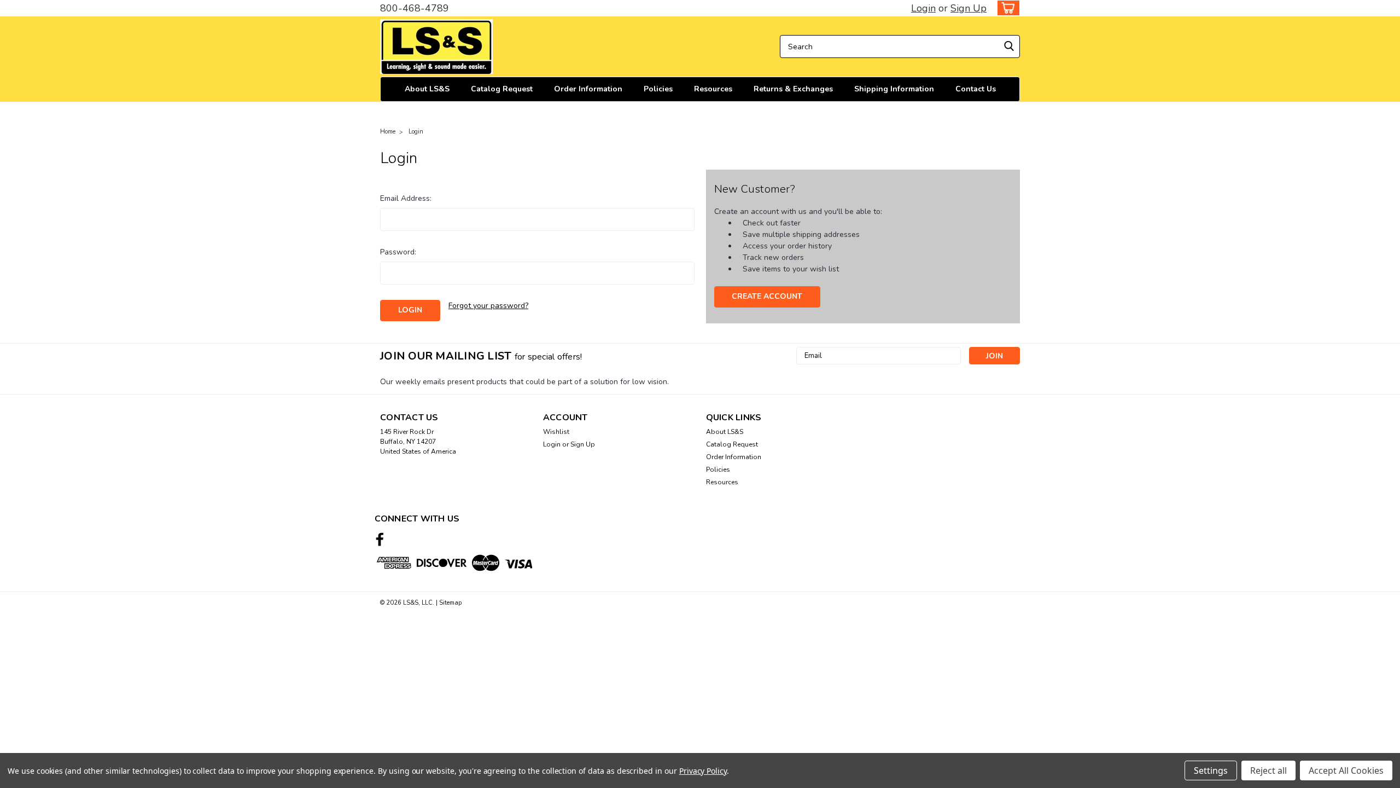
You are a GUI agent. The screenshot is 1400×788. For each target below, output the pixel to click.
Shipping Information (894, 89)
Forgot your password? (488, 305)
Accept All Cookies (1346, 770)
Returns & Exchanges (793, 89)
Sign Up (968, 8)
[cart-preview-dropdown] (1006, 8)
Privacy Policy (703, 771)
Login (923, 8)
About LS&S (427, 89)
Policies (658, 89)
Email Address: (405, 198)
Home (387, 132)
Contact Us (975, 89)
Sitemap (450, 603)
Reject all (1268, 770)
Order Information (588, 89)
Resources (713, 89)
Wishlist (556, 431)
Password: (398, 252)
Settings (1211, 770)
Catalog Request (502, 89)
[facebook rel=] (380, 539)
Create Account (767, 296)
